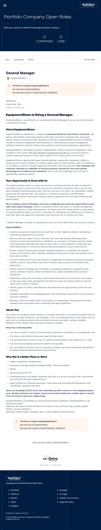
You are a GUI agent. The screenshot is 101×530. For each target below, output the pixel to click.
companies (18, 59)
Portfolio (15, 490)
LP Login (63, 494)
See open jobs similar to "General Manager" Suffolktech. (35, 92)
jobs (7, 59)
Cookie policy (56, 465)
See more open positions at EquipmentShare (50, 442)
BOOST (14, 498)
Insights (14, 506)
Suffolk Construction (69, 498)
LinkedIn (63, 490)
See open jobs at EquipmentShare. (26, 89)
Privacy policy (45, 465)
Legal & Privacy (66, 502)
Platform (15, 494)
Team (13, 502)
